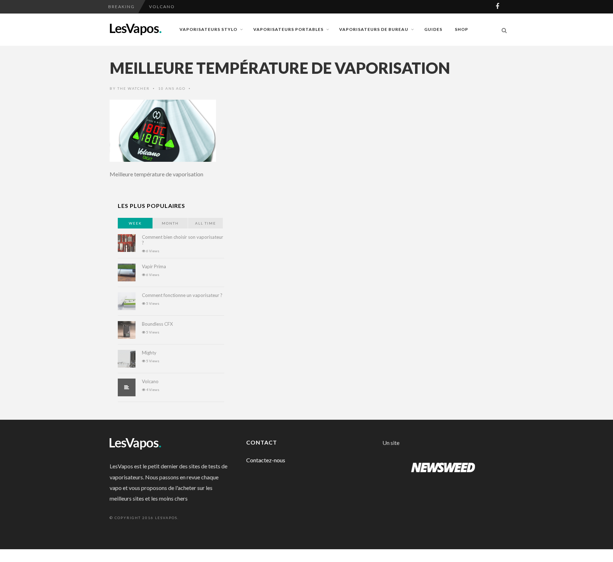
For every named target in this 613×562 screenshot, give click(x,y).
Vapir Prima (154, 266)
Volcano (162, 3)
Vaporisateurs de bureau (373, 29)
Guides (433, 29)
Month (170, 223)
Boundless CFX (157, 324)
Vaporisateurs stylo (208, 29)
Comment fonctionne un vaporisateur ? (182, 295)
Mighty (149, 353)
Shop (461, 29)
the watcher (133, 88)
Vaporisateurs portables (288, 29)
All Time (205, 223)
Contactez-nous (265, 460)
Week (135, 223)
